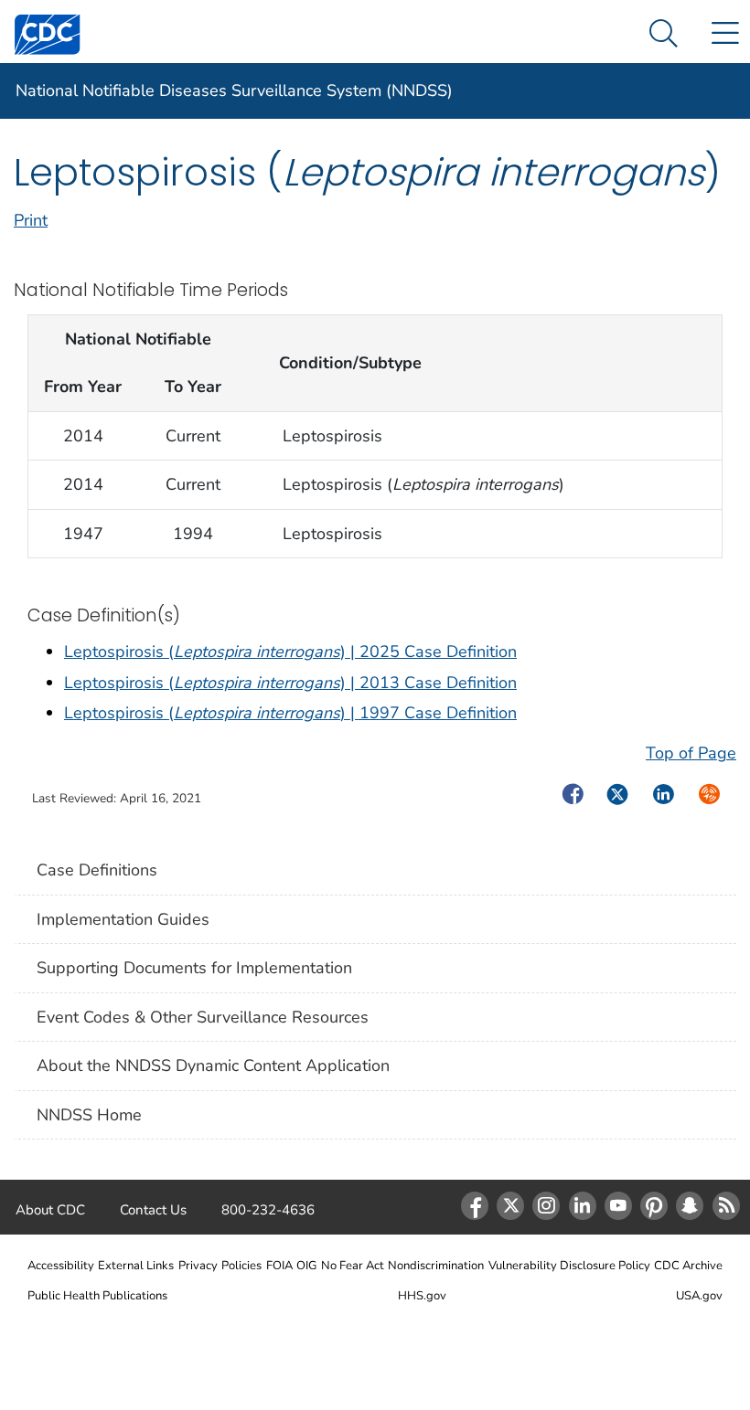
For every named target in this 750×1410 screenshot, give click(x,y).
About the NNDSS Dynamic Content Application (213, 1065)
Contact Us (153, 1210)
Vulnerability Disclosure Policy (569, 1265)
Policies (241, 1265)
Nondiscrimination (436, 1265)
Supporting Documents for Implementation (194, 968)
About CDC (50, 1210)
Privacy (198, 1265)
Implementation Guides (123, 919)
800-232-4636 (268, 1210)
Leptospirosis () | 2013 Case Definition (290, 683)
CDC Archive (688, 1265)
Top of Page (691, 753)
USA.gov (699, 1296)
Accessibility (60, 1265)
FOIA (279, 1265)
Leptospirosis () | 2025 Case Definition (290, 652)
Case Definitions (97, 870)
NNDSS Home (89, 1115)
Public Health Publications (97, 1296)
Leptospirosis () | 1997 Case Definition (290, 713)
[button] (663, 34)
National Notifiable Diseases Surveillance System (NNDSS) (234, 90)
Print (31, 220)
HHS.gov (422, 1296)
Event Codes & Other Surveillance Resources (203, 1017)
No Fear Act (352, 1265)
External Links (136, 1265)
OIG (306, 1265)
